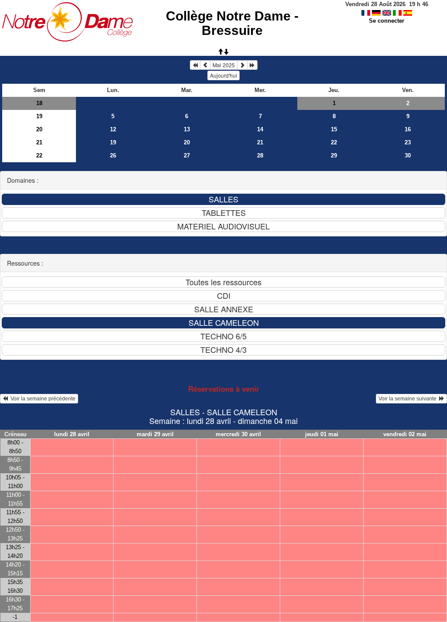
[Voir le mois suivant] (242, 65)
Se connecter (386, 20)
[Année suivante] (252, 65)
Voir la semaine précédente (42, 399)
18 (39, 103)
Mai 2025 (224, 64)
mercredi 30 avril (238, 434)
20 (39, 129)
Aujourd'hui (223, 75)
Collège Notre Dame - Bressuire (232, 23)
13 (187, 129)
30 (408, 155)
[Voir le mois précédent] (205, 65)
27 (187, 155)
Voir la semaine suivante (408, 399)
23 (408, 142)
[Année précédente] (195, 65)
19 (39, 116)
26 (113, 155)
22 (334, 142)
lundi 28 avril (71, 434)
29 (334, 155)
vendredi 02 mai (404, 434)
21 (39, 142)
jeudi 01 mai (321, 434)
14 (260, 129)
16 (408, 129)
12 (113, 129)
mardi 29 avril (155, 434)
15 (334, 129)
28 (260, 155)
